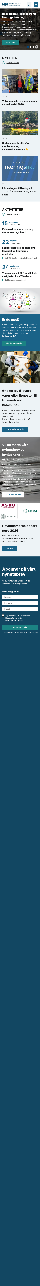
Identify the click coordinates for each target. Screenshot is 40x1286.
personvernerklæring (14, 620)
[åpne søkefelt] (29, 4)
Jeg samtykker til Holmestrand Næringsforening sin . (17, 618)
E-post (7, 609)
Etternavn (8, 603)
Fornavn (7, 597)
